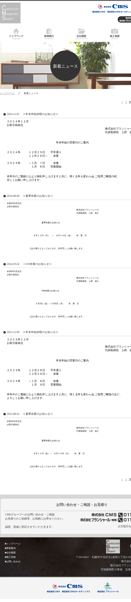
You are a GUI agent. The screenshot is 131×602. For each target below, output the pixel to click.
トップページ (16, 33)
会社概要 (82, 33)
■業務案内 (10, 548)
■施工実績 (10, 557)
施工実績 (114, 33)
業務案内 (49, 33)
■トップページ (12, 543)
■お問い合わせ (12, 561)
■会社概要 (10, 552)
